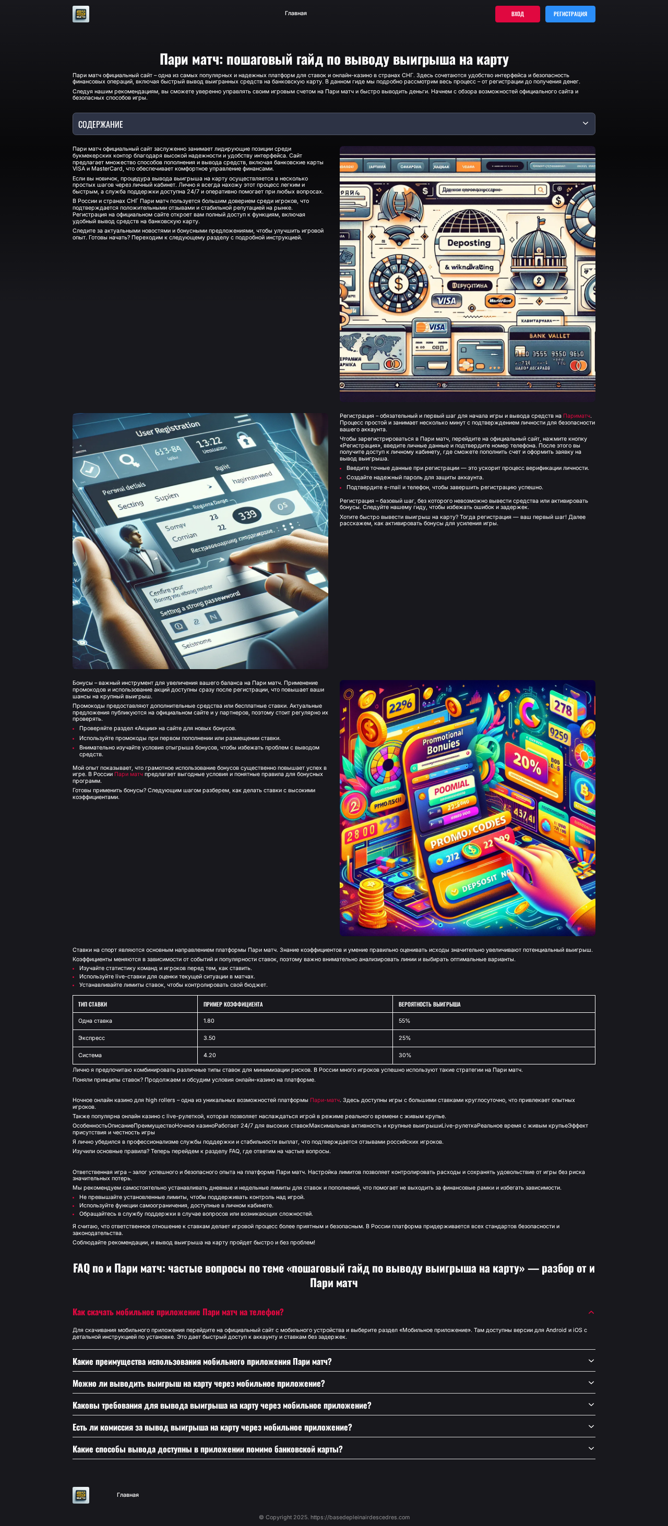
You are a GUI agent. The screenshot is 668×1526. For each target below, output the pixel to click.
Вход (517, 13)
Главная (296, 14)
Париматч (576, 416)
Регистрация (570, 13)
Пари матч (128, 774)
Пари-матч (325, 1100)
